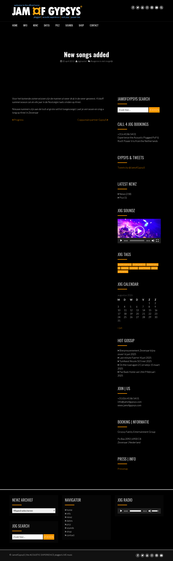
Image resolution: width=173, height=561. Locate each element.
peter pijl (154, 268)
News (122, 193)
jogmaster (82, 61)
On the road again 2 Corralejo (134, 364)
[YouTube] (142, 8)
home (14, 25)
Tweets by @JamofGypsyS (131, 167)
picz (57, 25)
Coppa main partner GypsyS (91, 119)
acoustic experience (124, 265)
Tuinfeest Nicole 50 (129, 361)
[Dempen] (153, 240)
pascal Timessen (144, 268)
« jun (120, 327)
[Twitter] (138, 8)
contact (94, 25)
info (25, 25)
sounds (69, 25)
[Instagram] (147, 8)
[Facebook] (133, 8)
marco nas (124, 268)
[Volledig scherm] (157, 240)
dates (47, 25)
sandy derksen (123, 272)
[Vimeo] (152, 8)
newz (35, 25)
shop (81, 25)
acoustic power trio (139, 265)
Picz (121, 197)
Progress (19, 119)
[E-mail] (157, 8)
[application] (139, 231)
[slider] (137, 240)
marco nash (134, 268)
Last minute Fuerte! (129, 357)
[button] (139, 231)
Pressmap (123, 468)
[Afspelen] (121, 240)
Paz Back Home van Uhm (132, 371)
